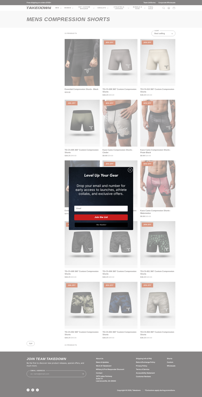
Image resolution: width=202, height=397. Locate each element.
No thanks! (101, 225)
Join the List (101, 217)
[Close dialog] (130, 170)
